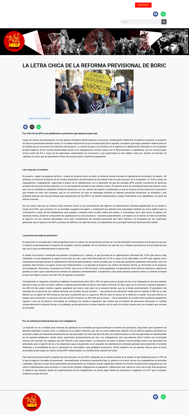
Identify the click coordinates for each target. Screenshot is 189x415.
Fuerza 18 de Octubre (39, 118)
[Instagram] (32, 127)
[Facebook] (155, 14)
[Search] (163, 21)
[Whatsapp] (163, 14)
